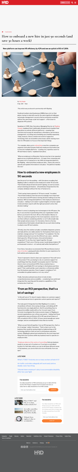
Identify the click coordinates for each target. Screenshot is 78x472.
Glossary (16, 436)
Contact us (35, 443)
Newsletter (28, 436)
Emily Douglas (22, 101)
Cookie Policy (68, 436)
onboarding (38, 145)
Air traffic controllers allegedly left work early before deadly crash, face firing (30, 411)
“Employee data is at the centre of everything (32, 342)
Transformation (8, 32)
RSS (47, 443)
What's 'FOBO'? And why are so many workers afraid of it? (38, 360)
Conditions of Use (38, 436)
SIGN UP (53, 389)
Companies (4, 436)
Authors (22, 436)
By (22, 101)
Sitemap (42, 443)
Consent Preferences (48, 436)
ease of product (23, 251)
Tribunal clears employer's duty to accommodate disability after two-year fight (30, 419)
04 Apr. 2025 (20, 104)
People (10, 436)
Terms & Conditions (6, 438)
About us (28, 443)
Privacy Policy (59, 436)
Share (26, 104)
